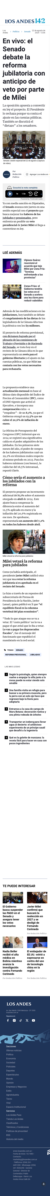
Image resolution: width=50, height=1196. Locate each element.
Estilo (8, 1091)
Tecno (9, 1099)
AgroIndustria (12, 1095)
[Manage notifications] (44, 1184)
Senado (19, 650)
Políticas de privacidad (17, 1131)
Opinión (10, 1082)
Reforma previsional (15, 655)
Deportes (10, 1070)
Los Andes (5, 31)
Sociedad (10, 1062)
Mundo (9, 1078)
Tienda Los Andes (14, 1119)
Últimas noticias (13, 1050)
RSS (8, 1135)
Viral (8, 1103)
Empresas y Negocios (16, 1087)
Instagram (14, 1020)
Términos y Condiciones (17, 1127)
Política (16, 31)
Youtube (33, 1020)
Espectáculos (12, 1074)
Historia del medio (14, 1139)
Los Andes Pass (13, 1115)
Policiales (10, 1066)
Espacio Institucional (16, 1107)
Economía (11, 1058)
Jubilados (35, 655)
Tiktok (20, 1020)
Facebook (7, 1020)
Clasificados (12, 1123)
